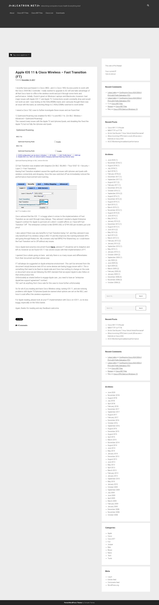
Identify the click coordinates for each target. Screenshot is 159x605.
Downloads (60, 13)
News (110, 553)
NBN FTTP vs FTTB (115, 130)
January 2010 (113, 252)
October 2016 (113, 191)
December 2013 (113, 224)
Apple (110, 533)
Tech (109, 556)
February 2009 (113, 271)
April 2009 (111, 266)
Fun (109, 542)
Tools (110, 558)
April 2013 (111, 235)
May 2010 (111, 249)
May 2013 (111, 232)
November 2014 (113, 210)
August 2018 (112, 166)
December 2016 (113, 188)
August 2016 (112, 196)
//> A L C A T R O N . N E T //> (24, 5)
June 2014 (111, 216)
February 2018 (113, 174)
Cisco (110, 536)
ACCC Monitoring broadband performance (123, 142)
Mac (109, 547)
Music (110, 550)
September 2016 (114, 193)
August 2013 (112, 227)
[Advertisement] (79, 35)
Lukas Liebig (112, 92)
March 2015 (112, 207)
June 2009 (111, 263)
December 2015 (113, 199)
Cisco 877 (111, 539)
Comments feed (113, 582)
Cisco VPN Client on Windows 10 (125, 109)
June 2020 (111, 160)
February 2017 (113, 185)
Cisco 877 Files (22, 13)
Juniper (110, 544)
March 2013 (112, 238)
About (12, 13)
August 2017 (112, 182)
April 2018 (111, 171)
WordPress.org (113, 585)
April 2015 (111, 204)
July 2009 (111, 260)
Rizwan (110, 106)
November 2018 (113, 163)
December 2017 (113, 177)
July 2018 (111, 168)
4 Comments (22, 325)
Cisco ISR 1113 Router (116, 128)
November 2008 (113, 280)
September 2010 (114, 246)
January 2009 (113, 274)
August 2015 (112, 202)
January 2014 (113, 221)
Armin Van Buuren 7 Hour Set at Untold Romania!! (126, 133)
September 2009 (114, 257)
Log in (110, 577)
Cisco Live (49, 13)
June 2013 (111, 230)
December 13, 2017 (28, 80)
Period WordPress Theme (73, 602)
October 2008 (113, 282)
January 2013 (113, 243)
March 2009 (112, 269)
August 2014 (112, 213)
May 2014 (111, 218)
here (53, 247)
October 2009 (113, 255)
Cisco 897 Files (37, 13)
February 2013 (113, 241)
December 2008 (113, 277)
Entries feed (112, 580)
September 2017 (114, 179)
